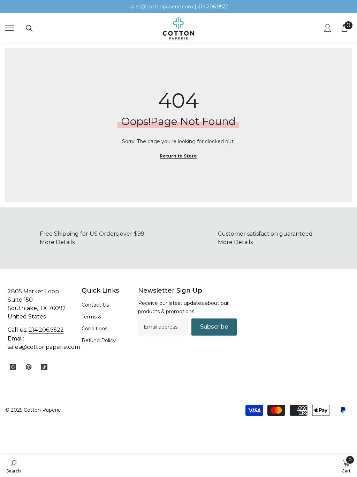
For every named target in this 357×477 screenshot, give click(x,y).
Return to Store (178, 156)
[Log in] (328, 28)
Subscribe (214, 326)
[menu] (9, 28)
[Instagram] (13, 367)
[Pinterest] (28, 367)
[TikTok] (44, 367)
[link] (265, 238)
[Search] (29, 28)
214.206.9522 (46, 329)
